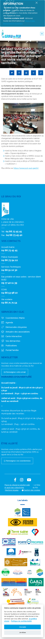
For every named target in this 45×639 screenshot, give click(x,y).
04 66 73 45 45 (14, 231)
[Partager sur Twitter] (11, 72)
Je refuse (22, 632)
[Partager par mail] (26, 72)
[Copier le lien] (40, 72)
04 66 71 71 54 (9, 302)
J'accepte (22, 627)
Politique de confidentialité (21, 621)
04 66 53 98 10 (9, 292)
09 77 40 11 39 (9, 282)
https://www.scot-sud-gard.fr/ (26, 168)
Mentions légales (12, 490)
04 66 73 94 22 (9, 260)
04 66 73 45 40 (14, 235)
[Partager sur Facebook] (19, 72)
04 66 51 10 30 (9, 270)
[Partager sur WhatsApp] (33, 72)
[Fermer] (36, 2)
